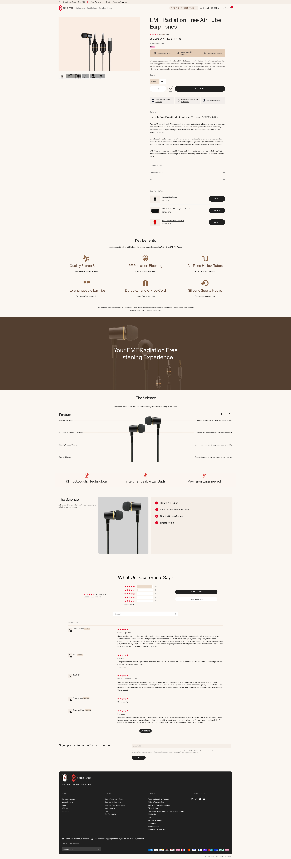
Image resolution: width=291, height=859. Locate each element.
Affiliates (151, 817)
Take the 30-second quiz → (184, 8)
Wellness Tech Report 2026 (115, 805)
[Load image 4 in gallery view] (85, 76)
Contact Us (152, 823)
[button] (80, 8)
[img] (170, 629)
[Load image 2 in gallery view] (70, 76)
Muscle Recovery (68, 802)
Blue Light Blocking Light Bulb (173, 220)
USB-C (154, 81)
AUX (163, 81)
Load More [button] (145, 731)
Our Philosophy (110, 814)
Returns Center (153, 826)
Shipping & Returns (155, 820)
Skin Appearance (68, 799)
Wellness (65, 808)
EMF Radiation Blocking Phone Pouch (176, 209)
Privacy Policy (178, 753)
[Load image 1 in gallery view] (62, 76)
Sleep (64, 805)
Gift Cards (65, 811)
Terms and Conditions (191, 753)
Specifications (156, 165)
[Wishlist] (227, 7)
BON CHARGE (215, 856)
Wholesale (152, 814)
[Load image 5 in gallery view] (93, 76)
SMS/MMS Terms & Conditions (159, 805)
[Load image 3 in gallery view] (77, 76)
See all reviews (129, 604)
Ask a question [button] (196, 599)
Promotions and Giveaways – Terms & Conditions (166, 811)
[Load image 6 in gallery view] (101, 76)
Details (153, 112)
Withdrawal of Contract (156, 829)
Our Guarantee (156, 173)
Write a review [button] (196, 592)
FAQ (106, 811)
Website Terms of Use (156, 802)
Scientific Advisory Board (114, 799)
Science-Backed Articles (114, 802)
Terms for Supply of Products (158, 799)
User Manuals (110, 808)
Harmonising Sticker (169, 197)
